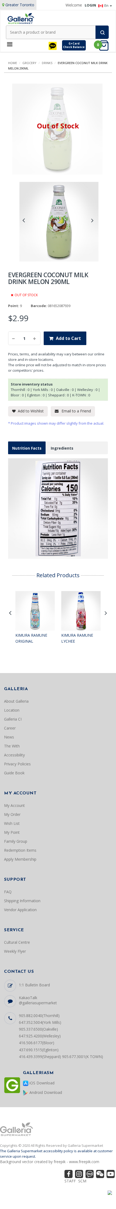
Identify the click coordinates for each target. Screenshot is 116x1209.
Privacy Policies (17, 763)
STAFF (70, 1180)
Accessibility (14, 754)
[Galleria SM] (21, 18)
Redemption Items (20, 850)
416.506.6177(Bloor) (36, 1042)
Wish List (12, 823)
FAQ (8, 891)
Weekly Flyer (15, 951)
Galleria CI (13, 719)
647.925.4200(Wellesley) (40, 1035)
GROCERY (29, 63)
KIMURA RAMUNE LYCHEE (77, 638)
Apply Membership (20, 859)
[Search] (102, 32)
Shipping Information (22, 900)
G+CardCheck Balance (74, 45)
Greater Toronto (19, 4)
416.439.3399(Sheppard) (40, 1056)
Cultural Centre (17, 942)
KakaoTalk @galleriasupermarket (38, 1000)
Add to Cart (68, 338)
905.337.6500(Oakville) (38, 1029)
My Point (12, 832)
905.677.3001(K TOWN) (82, 1056)
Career (10, 728)
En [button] (106, 5)
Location (11, 710)
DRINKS (47, 63)
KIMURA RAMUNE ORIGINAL (31, 638)
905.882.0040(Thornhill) (39, 1015)
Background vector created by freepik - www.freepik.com (49, 1161)
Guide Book (14, 772)
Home (12, 63)
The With (12, 746)
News (9, 737)
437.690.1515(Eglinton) (39, 1049)
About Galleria (16, 701)
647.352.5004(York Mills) (40, 1022)
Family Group (15, 841)
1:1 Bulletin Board (34, 984)
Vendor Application (20, 909)
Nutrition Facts (27, 448)
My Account (14, 805)
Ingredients (62, 448)
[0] (105, 45)
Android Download (45, 1092)
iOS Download (41, 1082)
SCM (82, 1180)
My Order (12, 814)
